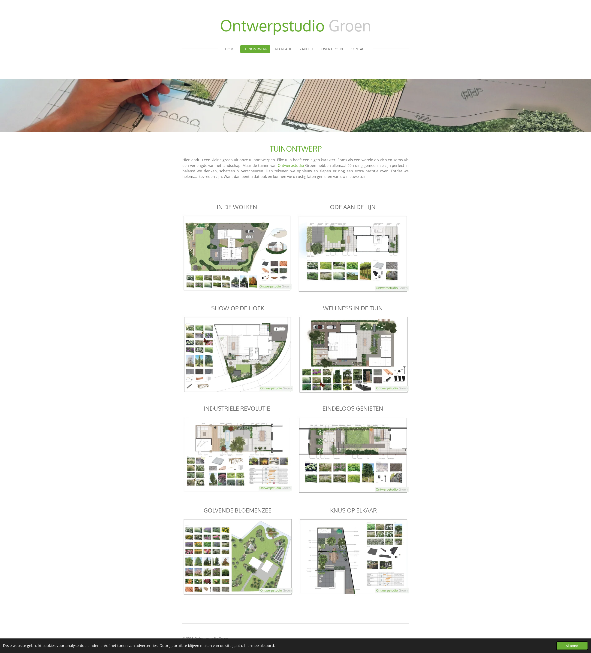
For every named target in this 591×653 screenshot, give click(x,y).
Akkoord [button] (572, 646)
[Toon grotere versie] (237, 252)
